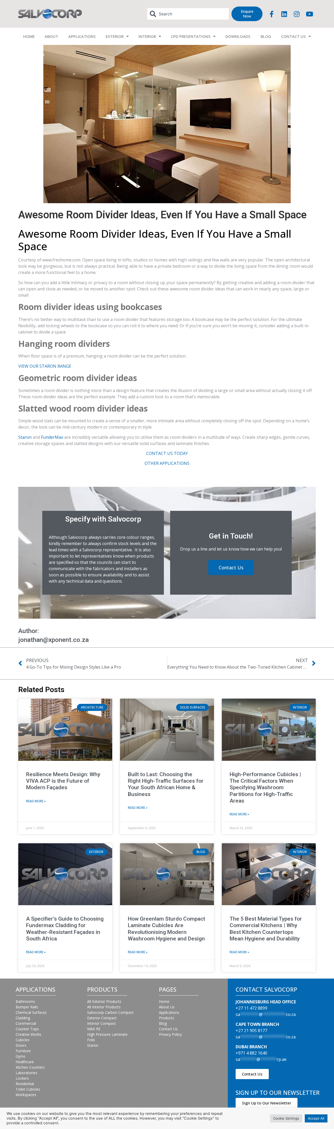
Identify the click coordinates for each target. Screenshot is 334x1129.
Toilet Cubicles (28, 1089)
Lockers (22, 1078)
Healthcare (25, 1061)
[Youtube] (309, 13)
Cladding (23, 1017)
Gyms (20, 1056)
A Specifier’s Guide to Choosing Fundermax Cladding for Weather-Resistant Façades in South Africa (65, 929)
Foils (91, 1039)
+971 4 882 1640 (251, 1053)
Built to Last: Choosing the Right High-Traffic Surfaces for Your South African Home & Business (166, 784)
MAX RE (93, 1028)
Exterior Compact (102, 1017)
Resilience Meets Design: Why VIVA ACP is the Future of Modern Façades (63, 781)
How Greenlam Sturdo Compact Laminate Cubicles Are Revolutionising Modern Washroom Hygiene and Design (166, 929)
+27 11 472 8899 (251, 1008)
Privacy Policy (170, 1034)
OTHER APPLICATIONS (167, 463)
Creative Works (28, 1034)
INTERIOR (147, 36)
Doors (21, 1045)
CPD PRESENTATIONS (191, 36)
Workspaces (26, 1094)
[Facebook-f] (271, 13)
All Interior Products (104, 1006)
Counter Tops (27, 1028)
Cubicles (22, 1039)
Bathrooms (25, 1001)
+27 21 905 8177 (251, 1030)
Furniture (23, 1050)
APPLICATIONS (82, 36)
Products (166, 1017)
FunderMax (52, 437)
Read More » (36, 801)
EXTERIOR (115, 36)
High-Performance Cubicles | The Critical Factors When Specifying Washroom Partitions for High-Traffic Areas (265, 787)
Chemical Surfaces (31, 1012)
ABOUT (51, 36)
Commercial (26, 1023)
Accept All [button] (316, 1118)
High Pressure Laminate (107, 1034)
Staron (25, 437)
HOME (29, 36)
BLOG (266, 36)
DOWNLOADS (237, 36)
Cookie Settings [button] (286, 1118)
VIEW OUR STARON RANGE (44, 366)
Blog (163, 1023)
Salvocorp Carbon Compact (110, 1012)
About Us (167, 1006)
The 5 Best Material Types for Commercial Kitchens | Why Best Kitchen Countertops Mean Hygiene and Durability (266, 929)
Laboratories (26, 1072)
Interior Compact (101, 1023)
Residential (25, 1083)
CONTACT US (293, 36)
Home (164, 1001)
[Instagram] (296, 13)
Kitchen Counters (30, 1067)
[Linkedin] (284, 13)
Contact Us (168, 1028)
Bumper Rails (27, 1006)
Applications (169, 1012)
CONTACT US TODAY (167, 453)
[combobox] (188, 14)
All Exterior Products (104, 1001)
